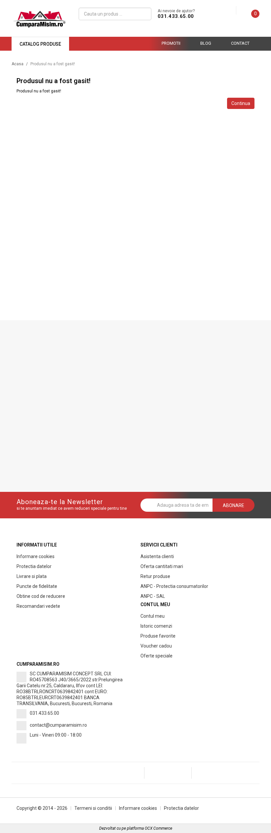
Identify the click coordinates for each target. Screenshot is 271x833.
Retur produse (155, 576)
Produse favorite (157, 636)
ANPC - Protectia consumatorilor (174, 586)
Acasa (17, 64)
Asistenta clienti (157, 556)
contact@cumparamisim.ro (58, 725)
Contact (240, 43)
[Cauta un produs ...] (144, 14)
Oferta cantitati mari (161, 566)
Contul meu (152, 616)
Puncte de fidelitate (37, 586)
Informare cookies (36, 556)
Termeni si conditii (93, 808)
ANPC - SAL (152, 596)
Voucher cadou (156, 646)
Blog (205, 43)
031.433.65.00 (176, 16)
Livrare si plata (32, 576)
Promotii (171, 43)
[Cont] (231, 10)
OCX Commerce (158, 828)
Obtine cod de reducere (41, 596)
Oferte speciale (156, 655)
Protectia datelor (34, 566)
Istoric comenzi (156, 626)
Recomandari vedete (38, 606)
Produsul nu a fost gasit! (52, 64)
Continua (240, 103)
